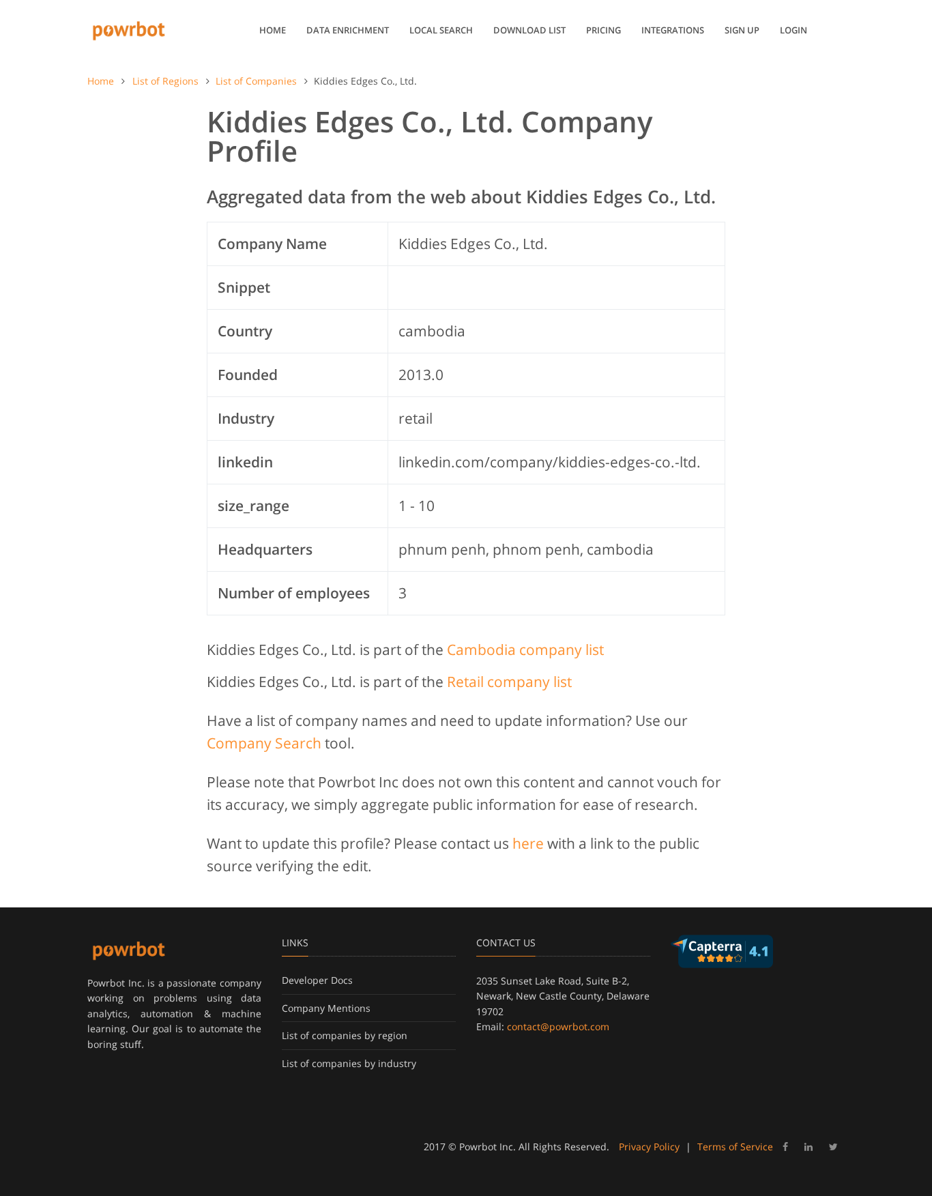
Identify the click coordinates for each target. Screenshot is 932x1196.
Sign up (742, 30)
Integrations (672, 30)
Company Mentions (326, 1008)
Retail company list (509, 681)
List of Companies (256, 80)
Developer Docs (317, 980)
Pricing (603, 30)
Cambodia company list (525, 649)
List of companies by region (344, 1035)
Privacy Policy (649, 1146)
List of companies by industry (349, 1063)
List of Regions (165, 80)
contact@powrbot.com (558, 1026)
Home (272, 30)
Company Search (264, 743)
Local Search (441, 30)
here (528, 843)
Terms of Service (735, 1146)
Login (793, 30)
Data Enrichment (347, 30)
